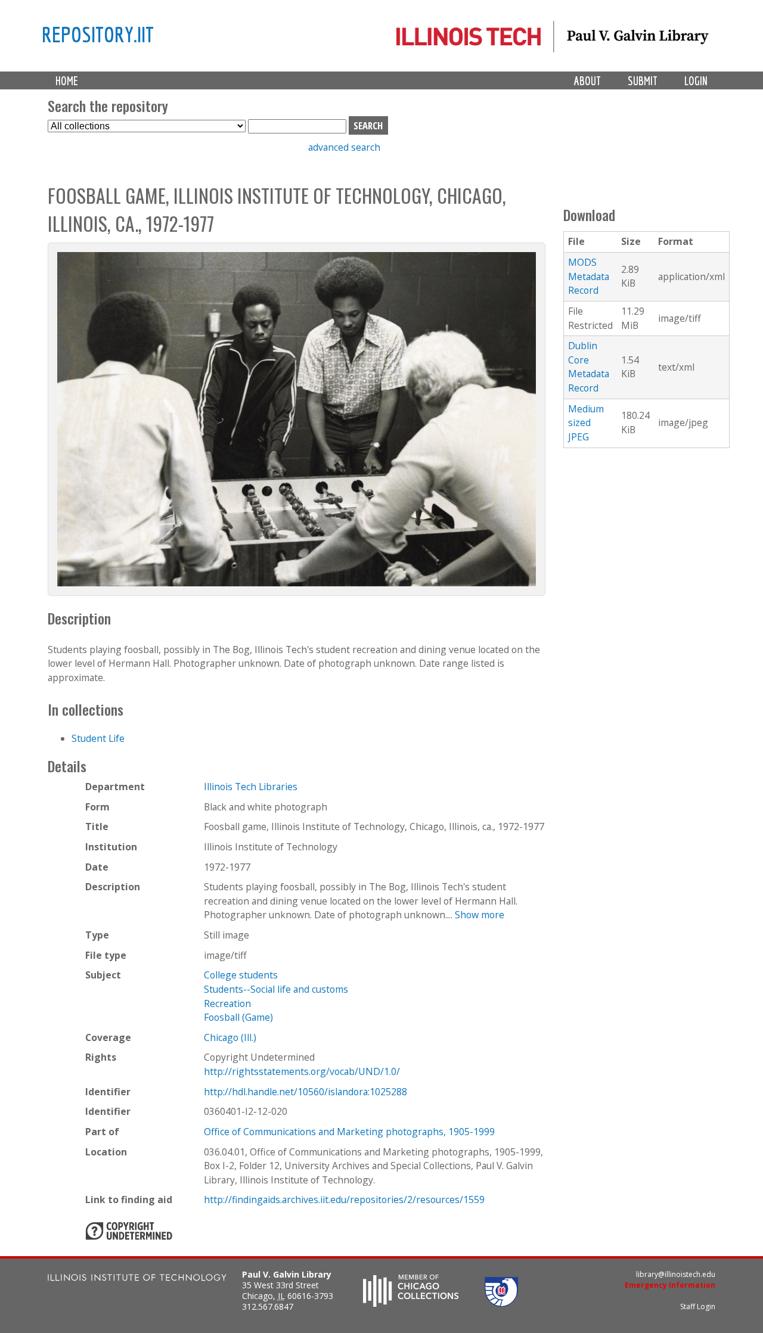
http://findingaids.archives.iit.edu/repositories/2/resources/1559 (344, 1199)
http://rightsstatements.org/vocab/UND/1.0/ (302, 1071)
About (587, 81)
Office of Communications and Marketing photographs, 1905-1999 (349, 1131)
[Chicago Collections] (410, 1303)
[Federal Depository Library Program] (501, 1303)
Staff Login (697, 1306)
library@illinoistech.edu (675, 1274)
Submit (642, 81)
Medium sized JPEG (586, 422)
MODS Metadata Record (588, 276)
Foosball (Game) (238, 1017)
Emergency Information (670, 1285)
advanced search (344, 147)
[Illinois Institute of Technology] (137, 1279)
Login (696, 81)
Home (66, 81)
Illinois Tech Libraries (250, 786)
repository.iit (98, 33)
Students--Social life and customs (276, 989)
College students (241, 974)
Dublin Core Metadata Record (588, 366)
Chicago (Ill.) (230, 1037)
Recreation (227, 1003)
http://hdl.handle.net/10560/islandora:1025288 (305, 1091)
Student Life (98, 738)
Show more (479, 914)
